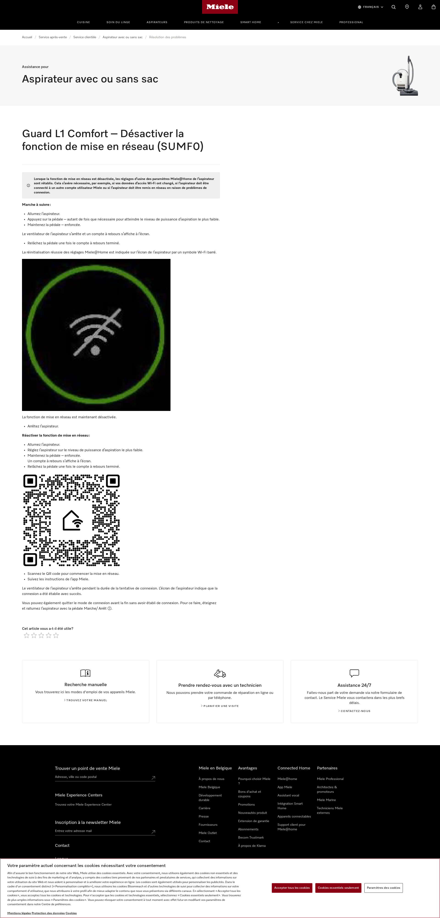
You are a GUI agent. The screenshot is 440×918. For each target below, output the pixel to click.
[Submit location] (153, 778)
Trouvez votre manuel (86, 700)
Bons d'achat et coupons (249, 794)
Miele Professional (330, 779)
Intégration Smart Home (290, 806)
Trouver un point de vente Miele (87, 768)
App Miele (285, 787)
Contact (204, 841)
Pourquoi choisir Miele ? (254, 781)
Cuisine (83, 22)
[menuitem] (86, 22)
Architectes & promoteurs (327, 789)
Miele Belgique (209, 787)
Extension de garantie (253, 821)
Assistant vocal (288, 795)
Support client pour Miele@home (291, 827)
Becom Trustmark (251, 837)
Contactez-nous (356, 711)
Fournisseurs (208, 824)
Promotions (246, 804)
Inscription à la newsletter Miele (88, 822)
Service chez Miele (306, 22)
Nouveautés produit (252, 813)
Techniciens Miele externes (330, 811)
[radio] (26, 635)
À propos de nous (211, 779)
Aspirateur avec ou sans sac (123, 37)
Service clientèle (84, 37)
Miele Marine (326, 800)
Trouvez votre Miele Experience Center (83, 804)
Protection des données (48, 913)
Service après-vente (53, 37)
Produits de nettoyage (204, 22)
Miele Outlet (208, 833)
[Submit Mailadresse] (153, 832)
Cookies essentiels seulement (338, 887)
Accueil (27, 37)
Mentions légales (19, 913)
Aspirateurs (157, 22)
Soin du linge (118, 22)
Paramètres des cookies (383, 887)
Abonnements (248, 829)
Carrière (204, 808)
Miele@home (287, 779)
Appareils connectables (294, 816)
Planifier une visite (221, 706)
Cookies (71, 913)
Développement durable (210, 798)
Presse (204, 816)
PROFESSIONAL (351, 22)
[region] (220, 888)
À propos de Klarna (252, 845)
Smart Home (250, 22)
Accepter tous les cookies (292, 887)
